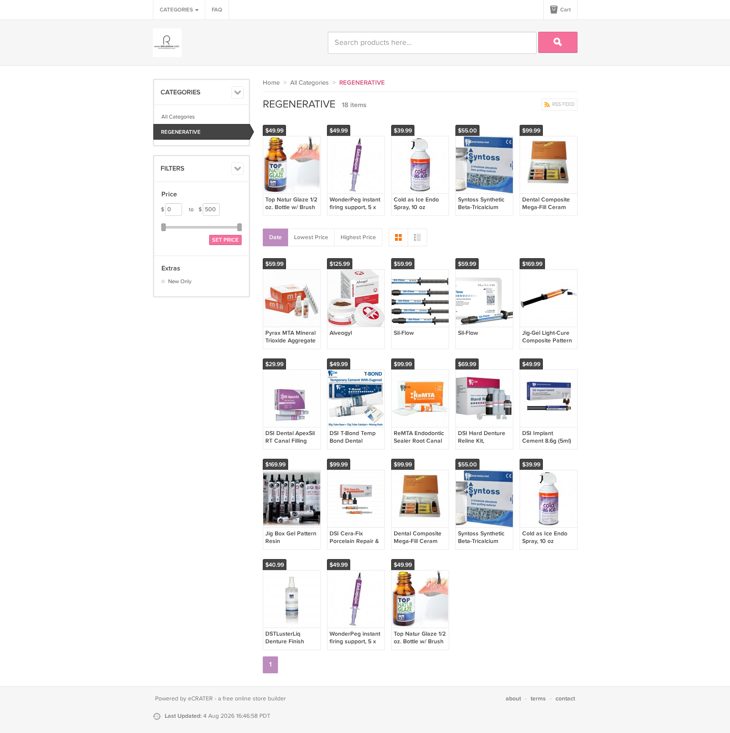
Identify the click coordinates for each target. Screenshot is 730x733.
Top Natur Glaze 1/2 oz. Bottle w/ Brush (291, 203)
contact (565, 698)
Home (271, 82)
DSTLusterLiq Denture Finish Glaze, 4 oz (284, 641)
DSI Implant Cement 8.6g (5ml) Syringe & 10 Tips (546, 441)
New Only (179, 281)
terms (538, 698)
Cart (565, 9)
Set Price (225, 240)
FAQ (217, 9)
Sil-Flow (404, 332)
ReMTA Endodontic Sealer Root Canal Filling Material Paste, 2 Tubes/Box (419, 445)
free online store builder (254, 698)
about (513, 698)
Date (275, 237)
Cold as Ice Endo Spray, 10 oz (416, 203)
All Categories (178, 116)
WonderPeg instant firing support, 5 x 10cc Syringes (355, 207)
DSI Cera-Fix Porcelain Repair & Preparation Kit (354, 541)
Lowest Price (311, 237)
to (195, 209)
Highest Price (358, 237)
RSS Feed (563, 104)
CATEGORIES (177, 9)
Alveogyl (341, 332)
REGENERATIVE (181, 132)
